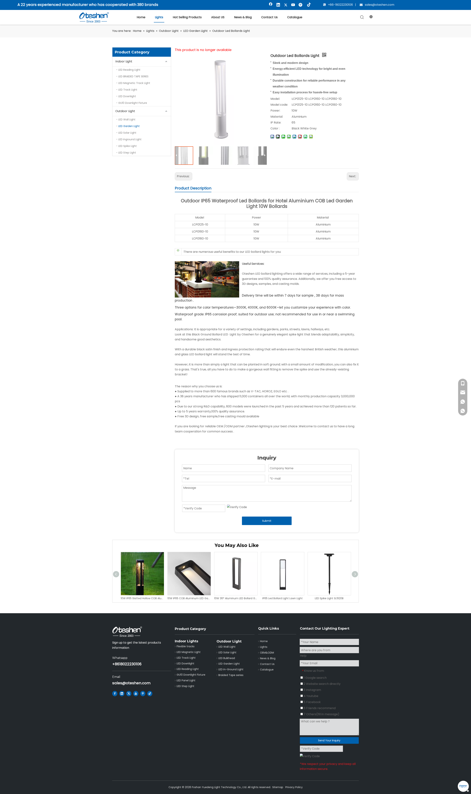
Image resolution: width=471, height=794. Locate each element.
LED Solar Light (127, 133)
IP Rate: (275, 122)
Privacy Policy (294, 787)
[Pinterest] (301, 5)
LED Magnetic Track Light (134, 83)
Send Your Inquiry (329, 740)
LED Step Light (127, 152)
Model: (275, 99)
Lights (263, 647)
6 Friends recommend (319, 708)
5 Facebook (312, 702)
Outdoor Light (125, 111)
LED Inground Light (129, 139)
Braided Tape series (230, 675)
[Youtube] (293, 5)
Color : (275, 128)
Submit (266, 521)
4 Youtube (310, 696)
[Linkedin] (278, 5)
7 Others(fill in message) (321, 714)
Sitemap (277, 787)
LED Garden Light (129, 126)
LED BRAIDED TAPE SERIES (133, 76)
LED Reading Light (129, 70)
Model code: (279, 105)
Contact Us (267, 664)
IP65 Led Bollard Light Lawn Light (282, 598)
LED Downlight (127, 96)
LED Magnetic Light (189, 652)
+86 (115, 664)
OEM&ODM (267, 652)
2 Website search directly (322, 684)
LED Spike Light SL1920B (329, 598)
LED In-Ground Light (230, 669)
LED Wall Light (126, 119)
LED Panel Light (186, 680)
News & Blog (267, 658)
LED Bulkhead (226, 658)
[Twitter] (286, 5)
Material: (276, 117)
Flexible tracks (185, 646)
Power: (275, 110)
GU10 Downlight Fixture (132, 103)
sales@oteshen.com (379, 5)
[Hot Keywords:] (362, 17)
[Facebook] (271, 5)
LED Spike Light (127, 146)
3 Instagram (312, 690)
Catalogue (267, 669)
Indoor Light (123, 61)
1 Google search (315, 678)
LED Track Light (127, 89)
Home (264, 641)
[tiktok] (308, 5)
